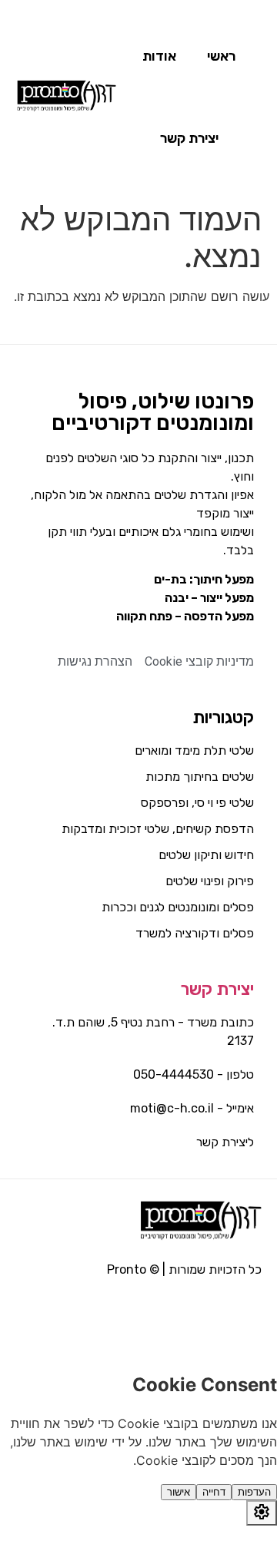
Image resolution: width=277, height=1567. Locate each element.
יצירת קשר (217, 989)
